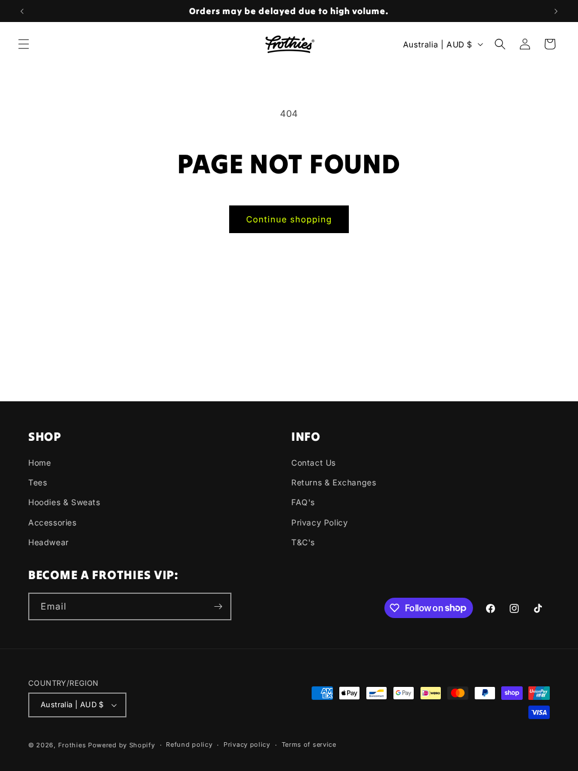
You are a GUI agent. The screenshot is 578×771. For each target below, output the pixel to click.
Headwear (48, 542)
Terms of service (309, 744)
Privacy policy (247, 744)
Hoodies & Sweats (64, 502)
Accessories (52, 522)
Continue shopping (289, 219)
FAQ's (303, 502)
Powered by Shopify (121, 745)
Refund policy (189, 744)
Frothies (72, 745)
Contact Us (313, 462)
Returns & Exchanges (333, 482)
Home (39, 462)
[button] (23, 44)
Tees (37, 482)
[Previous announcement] (22, 11)
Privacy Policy (319, 522)
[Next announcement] (556, 11)
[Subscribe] (217, 606)
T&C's (303, 542)
